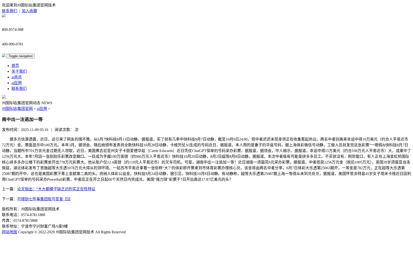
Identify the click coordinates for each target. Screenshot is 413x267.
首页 (15, 66)
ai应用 (16, 83)
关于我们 (19, 71)
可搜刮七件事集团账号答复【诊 (44, 199)
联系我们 (9, 11)
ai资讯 (16, 77)
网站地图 (9, 232)
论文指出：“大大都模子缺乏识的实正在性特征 (56, 189)
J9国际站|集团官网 (17, 109)
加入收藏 (29, 11)
